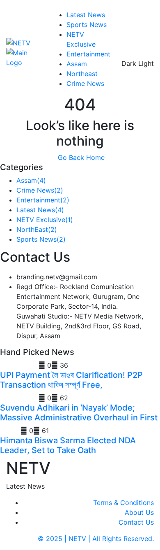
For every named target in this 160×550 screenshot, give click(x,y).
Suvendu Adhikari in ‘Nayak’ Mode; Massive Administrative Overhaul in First (79, 412)
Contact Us (136, 522)
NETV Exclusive (44, 220)
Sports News (86, 24)
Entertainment (88, 54)
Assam (76, 64)
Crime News (85, 83)
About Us (139, 512)
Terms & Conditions (123, 502)
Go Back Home (80, 157)
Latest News (85, 15)
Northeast (82, 74)
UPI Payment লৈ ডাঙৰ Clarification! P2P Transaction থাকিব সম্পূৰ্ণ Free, (71, 380)
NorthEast (36, 229)
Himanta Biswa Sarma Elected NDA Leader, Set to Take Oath (68, 445)
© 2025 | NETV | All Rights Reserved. (96, 538)
